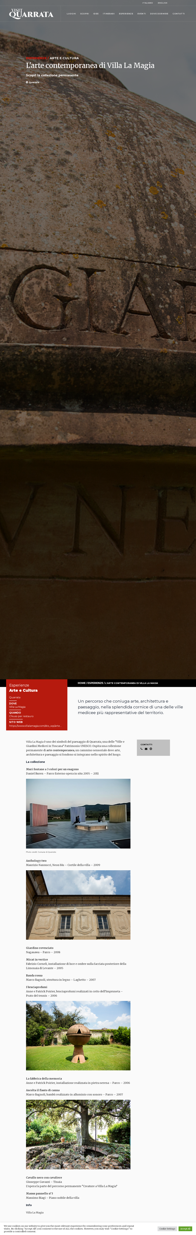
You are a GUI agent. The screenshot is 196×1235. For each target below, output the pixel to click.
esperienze (95, 683)
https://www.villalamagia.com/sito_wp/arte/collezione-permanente (49, 725)
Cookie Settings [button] (167, 1229)
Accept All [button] (185, 1229)
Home (82, 683)
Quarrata (14, 697)
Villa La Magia (34, 741)
